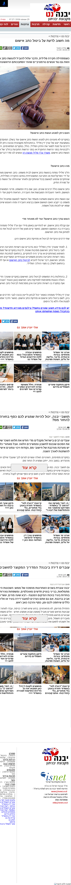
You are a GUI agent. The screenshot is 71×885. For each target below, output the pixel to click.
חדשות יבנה (9, 763)
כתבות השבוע (9, 786)
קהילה (46, 24)
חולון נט (11, 820)
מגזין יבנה (10, 784)
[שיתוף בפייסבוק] (24, 49)
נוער (13, 780)
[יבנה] (50, 21)
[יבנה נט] (48, 765)
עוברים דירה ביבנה (57, 584)
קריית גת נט (10, 818)
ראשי (67, 24)
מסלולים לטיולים (8, 812)
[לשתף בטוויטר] (16, 49)
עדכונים (12, 757)
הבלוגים (9, 796)
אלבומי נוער (10, 782)
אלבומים (11, 770)
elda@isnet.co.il (60, 803)
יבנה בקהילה (9, 790)
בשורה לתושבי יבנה (57, 437)
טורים (14, 24)
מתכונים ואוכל (9, 798)
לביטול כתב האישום (19, 260)
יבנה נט (65, 36)
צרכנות (25, 24)
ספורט (12, 753)
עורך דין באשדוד (8, 804)
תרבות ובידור (8, 776)
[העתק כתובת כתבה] (7, 49)
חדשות (57, 24)
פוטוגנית (11, 761)
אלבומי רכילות (9, 772)
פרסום (12, 822)
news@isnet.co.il (59, 791)
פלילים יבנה (10, 766)
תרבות (35, 24)
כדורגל (12, 755)
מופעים (12, 778)
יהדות (12, 792)
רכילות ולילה (9, 759)
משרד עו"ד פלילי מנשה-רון (36, 152)
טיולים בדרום (9, 814)
